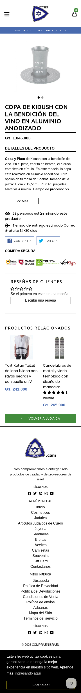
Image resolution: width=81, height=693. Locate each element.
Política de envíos (40, 602)
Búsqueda (40, 580)
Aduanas (40, 607)
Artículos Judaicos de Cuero (40, 523)
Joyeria (40, 529)
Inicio (40, 507)
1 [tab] (39, 97)
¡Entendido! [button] (41, 685)
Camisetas (40, 550)
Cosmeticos (40, 512)
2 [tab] (42, 97)
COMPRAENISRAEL (45, 644)
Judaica (40, 518)
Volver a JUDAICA (44, 418)
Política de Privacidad (40, 586)
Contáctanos (40, 566)
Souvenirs (40, 556)
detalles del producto (29, 148)
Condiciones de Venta (40, 597)
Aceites (41, 545)
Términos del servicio (40, 618)
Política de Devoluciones (41, 591)
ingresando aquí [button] (28, 673)
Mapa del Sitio (40, 613)
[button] (54, 392)
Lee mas (22, 201)
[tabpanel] (40, 66)
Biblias (40, 539)
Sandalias (40, 534)
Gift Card (41, 561)
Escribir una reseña (40, 300)
